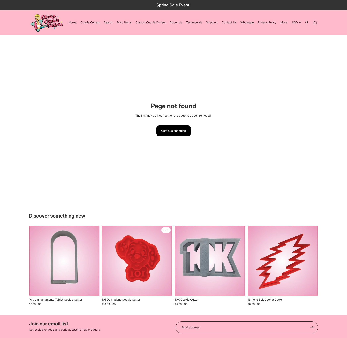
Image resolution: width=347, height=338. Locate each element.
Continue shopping (173, 130)
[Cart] (315, 22)
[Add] (93, 289)
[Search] (306, 22)
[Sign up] (312, 327)
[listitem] (283, 22)
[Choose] (166, 289)
